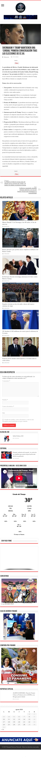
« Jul (2, 729)
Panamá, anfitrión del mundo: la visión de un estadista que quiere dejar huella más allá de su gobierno (25, 454)
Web (3, 413)
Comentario (6, 381)
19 (14, 722)
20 (19, 722)
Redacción (6, 57)
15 (29, 719)
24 (4, 724)
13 (19, 719)
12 (14, 719)
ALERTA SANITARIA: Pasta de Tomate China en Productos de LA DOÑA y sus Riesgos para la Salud (24, 695)
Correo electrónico (8, 406)
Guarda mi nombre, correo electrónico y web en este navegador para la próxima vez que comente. (18, 420)
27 (19, 724)
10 (4, 719)
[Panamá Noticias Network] (20, 7)
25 (9, 724)
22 (29, 722)
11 (9, 719)
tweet (15, 60)
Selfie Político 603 (18, 436)
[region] (19, 559)
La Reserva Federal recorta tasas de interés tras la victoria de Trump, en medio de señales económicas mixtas (15, 183)
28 (24, 724)
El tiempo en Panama (19, 534)
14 (24, 719)
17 (4, 722)
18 (9, 722)
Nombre (5, 400)
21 (24, 722)
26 (14, 724)
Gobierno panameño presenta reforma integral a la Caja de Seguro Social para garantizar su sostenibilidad (27, 190)
